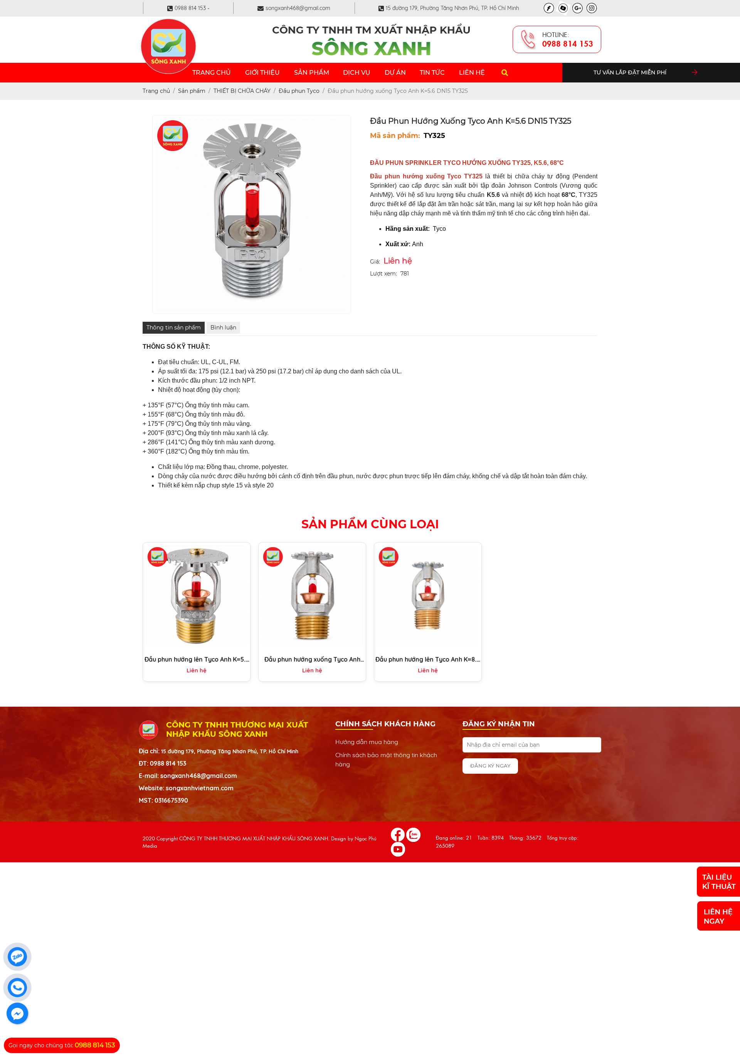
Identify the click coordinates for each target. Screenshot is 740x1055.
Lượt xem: (383, 273)
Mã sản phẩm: (395, 135)
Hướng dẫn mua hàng (366, 742)
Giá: (375, 261)
